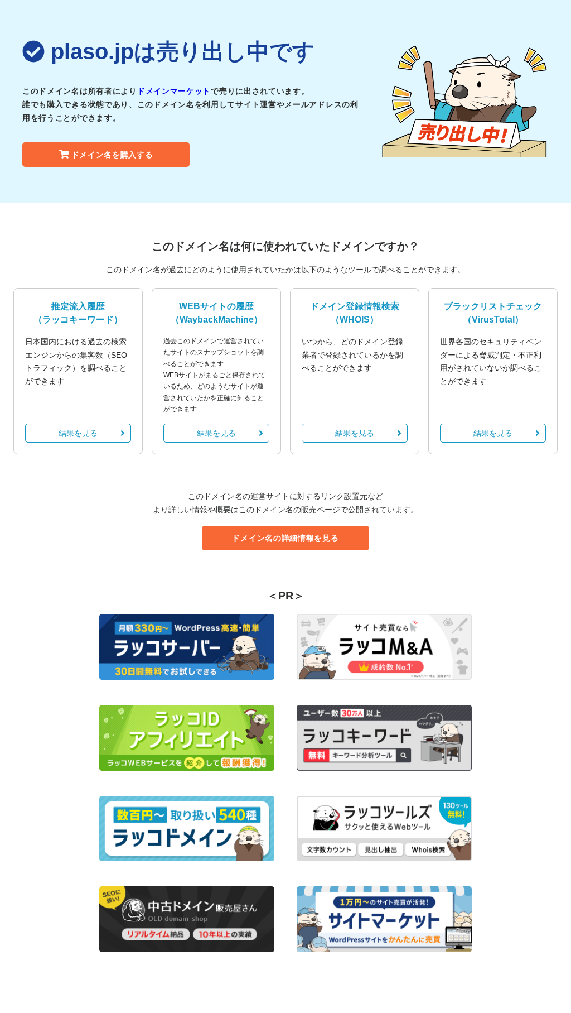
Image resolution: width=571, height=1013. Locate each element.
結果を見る (78, 433)
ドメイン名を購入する (112, 154)
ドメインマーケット (174, 91)
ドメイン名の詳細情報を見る (285, 538)
